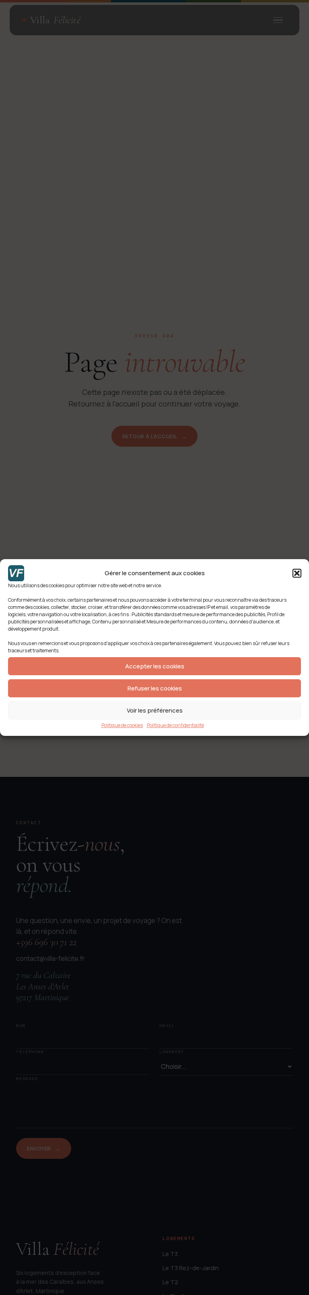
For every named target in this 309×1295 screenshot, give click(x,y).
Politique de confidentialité (175, 725)
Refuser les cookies (155, 688)
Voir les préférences (155, 710)
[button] (297, 573)
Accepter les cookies (154, 666)
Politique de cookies (122, 725)
